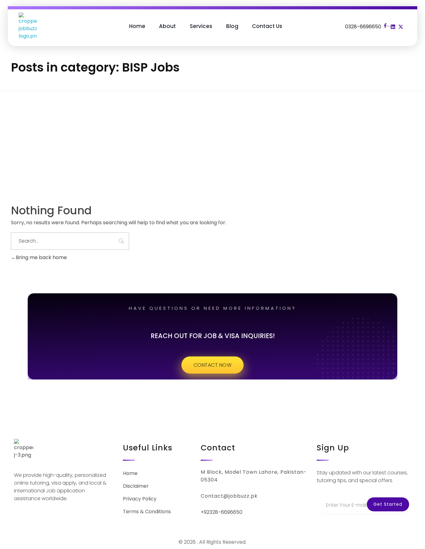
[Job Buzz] (28, 26)
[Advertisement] (212, 138)
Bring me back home (41, 257)
